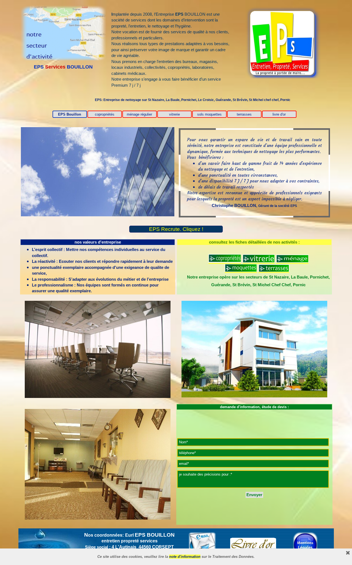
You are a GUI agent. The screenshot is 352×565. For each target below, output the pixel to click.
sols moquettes (209, 114)
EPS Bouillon (69, 114)
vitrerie (174, 114)
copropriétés (104, 114)
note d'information (184, 557)
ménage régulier (139, 114)
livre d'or (279, 114)
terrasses (244, 114)
